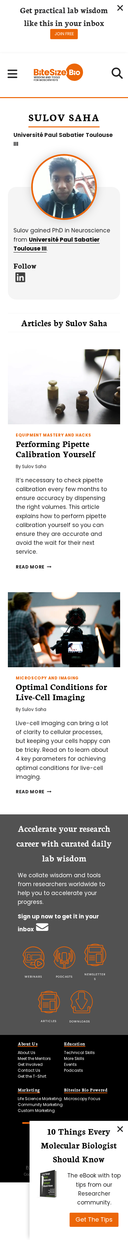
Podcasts (73, 1070)
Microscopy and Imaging (47, 678)
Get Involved (30, 1064)
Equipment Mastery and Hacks (53, 435)
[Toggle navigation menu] (13, 73)
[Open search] (117, 75)
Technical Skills (79, 1052)
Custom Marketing (36, 1110)
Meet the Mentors (34, 1058)
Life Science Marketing (40, 1098)
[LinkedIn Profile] (20, 279)
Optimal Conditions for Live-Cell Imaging (61, 691)
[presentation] (64, 386)
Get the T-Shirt (32, 1076)
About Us (26, 1052)
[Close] (120, 1128)
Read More (34, 567)
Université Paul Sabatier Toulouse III (63, 139)
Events (70, 1064)
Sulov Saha (34, 466)
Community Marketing (40, 1104)
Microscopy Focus (82, 1098)
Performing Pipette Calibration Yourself (55, 448)
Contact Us (29, 1070)
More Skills (74, 1058)
